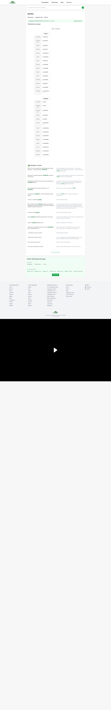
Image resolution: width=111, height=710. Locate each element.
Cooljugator (29, 264)
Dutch (10, 298)
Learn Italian (49, 303)
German (11, 303)
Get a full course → (78, 20)
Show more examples (55, 252)
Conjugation (45, 2)
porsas (60, 271)
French (10, 301)
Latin (29, 289)
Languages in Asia (51, 294)
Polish (29, 303)
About (67, 289)
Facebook (89, 287)
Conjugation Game (70, 292)
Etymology (55, 2)
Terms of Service (70, 294)
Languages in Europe (52, 292)
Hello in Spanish (50, 296)
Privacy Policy (69, 296)
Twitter (88, 289)
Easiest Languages (51, 298)
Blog (62, 2)
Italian (29, 292)
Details (46, 17)
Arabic (10, 290)
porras (53, 271)
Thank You (49, 301)
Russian (11, 289)
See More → (50, 305)
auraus (30, 271)
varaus (78, 271)
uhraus (68, 271)
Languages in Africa (51, 289)
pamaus (38, 271)
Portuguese (12, 300)
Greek (10, 287)
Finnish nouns (38, 264)
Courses (68, 2)
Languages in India (51, 290)
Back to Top (55, 274)
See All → (11, 305)
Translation (57, 28)
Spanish (11, 294)
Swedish (30, 300)
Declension (31, 17)
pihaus (45, 271)
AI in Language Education (52, 287)
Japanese (11, 292)
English (10, 296)
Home (67, 287)
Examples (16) (39, 17)
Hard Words (49, 300)
